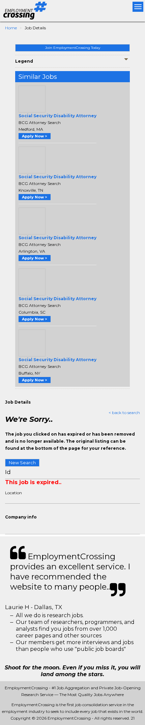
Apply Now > (34, 136)
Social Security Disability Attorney (57, 115)
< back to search (124, 412)
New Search (22, 462)
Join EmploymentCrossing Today (72, 47)
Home (11, 27)
